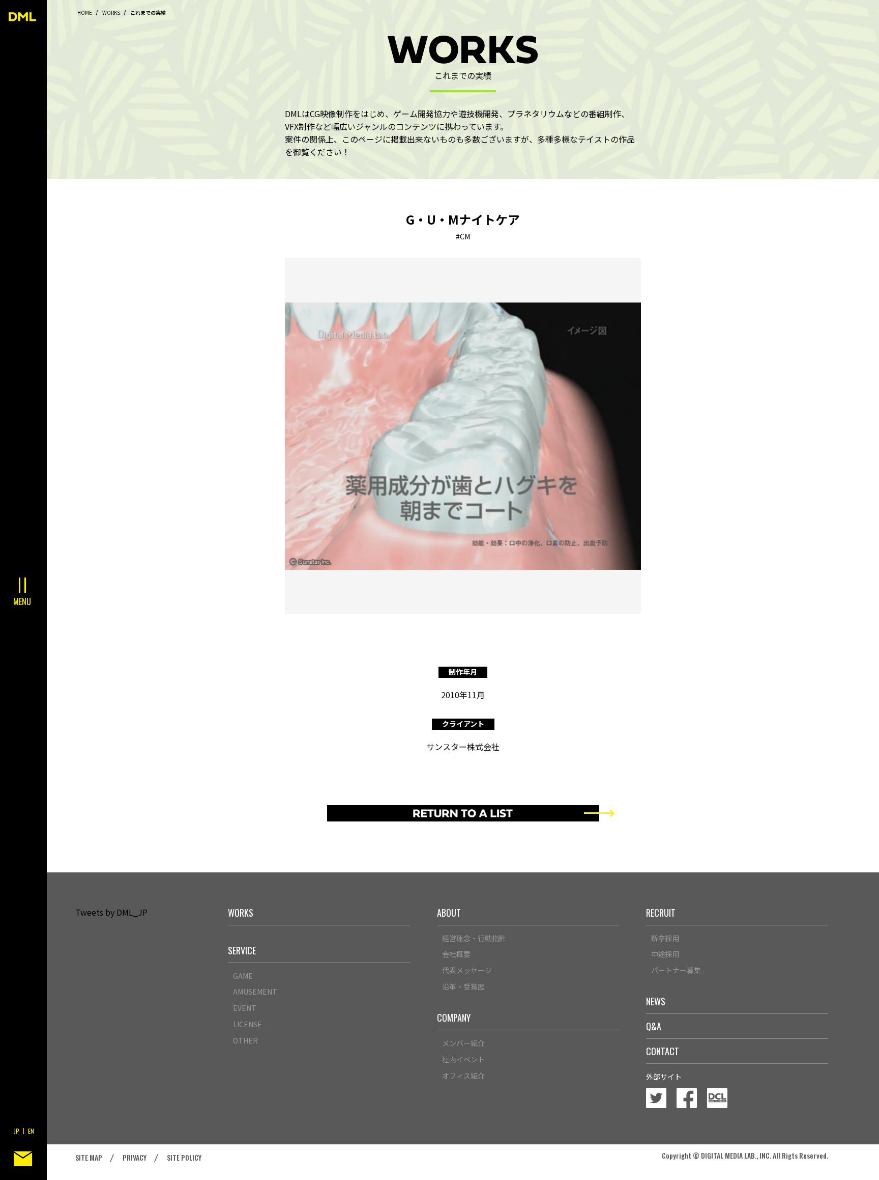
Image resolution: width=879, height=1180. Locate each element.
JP (16, 1131)
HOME (84, 12)
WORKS (111, 12)
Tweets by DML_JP (111, 912)
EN (31, 1131)
